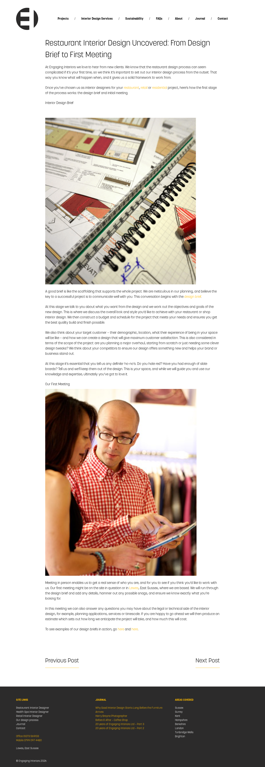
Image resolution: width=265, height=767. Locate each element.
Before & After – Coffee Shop (111, 720)
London (179, 728)
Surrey (179, 712)
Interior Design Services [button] (97, 18)
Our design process (27, 720)
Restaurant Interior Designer (32, 708)
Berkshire (180, 724)
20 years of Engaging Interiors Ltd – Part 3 (119, 724)
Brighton (180, 736)
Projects (63, 18)
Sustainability (134, 18)
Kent (177, 716)
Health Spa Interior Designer (32, 712)
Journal (200, 18)
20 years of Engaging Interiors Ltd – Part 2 (119, 728)
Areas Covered (184, 700)
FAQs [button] (159, 18)
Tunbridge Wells (184, 732)
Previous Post (62, 661)
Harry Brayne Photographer (111, 716)
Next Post (208, 661)
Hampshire (181, 720)
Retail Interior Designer (29, 716)
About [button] (179, 18)
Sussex (179, 708)
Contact (223, 18)
